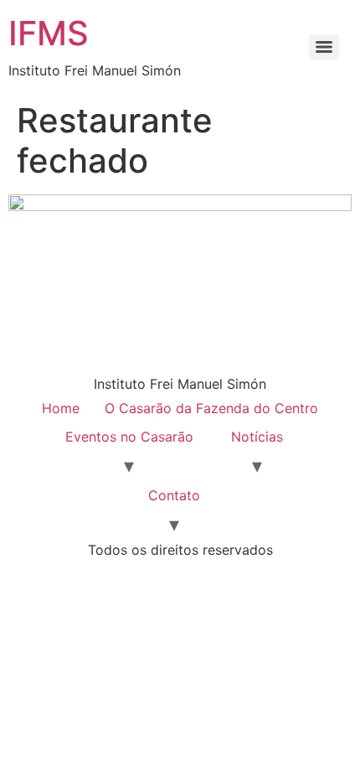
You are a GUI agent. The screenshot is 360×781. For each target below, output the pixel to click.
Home (61, 408)
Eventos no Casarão (129, 436)
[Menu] (324, 46)
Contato (174, 495)
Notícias (257, 436)
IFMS (48, 33)
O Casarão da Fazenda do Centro (211, 408)
